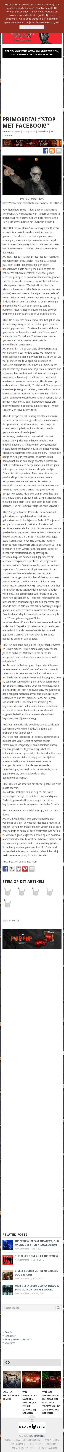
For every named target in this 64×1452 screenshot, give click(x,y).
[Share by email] (31, 869)
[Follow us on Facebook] (45, 151)
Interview (43, 131)
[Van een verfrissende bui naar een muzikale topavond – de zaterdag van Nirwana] (51, 1379)
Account (52, 1444)
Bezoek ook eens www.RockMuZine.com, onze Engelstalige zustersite (32, 53)
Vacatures (10, 1343)
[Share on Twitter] (12, 869)
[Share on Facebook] (5, 869)
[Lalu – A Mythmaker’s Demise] (12, 1379)
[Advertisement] (32, 85)
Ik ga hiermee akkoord (32, 27)
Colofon (9, 1332)
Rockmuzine (36, 1435)
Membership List (23, 1448)
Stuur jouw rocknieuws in (18, 1339)
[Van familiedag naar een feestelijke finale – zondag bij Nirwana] (31, 1379)
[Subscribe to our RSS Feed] (52, 151)
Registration (48, 1448)
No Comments (22, 1249)
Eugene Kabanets (11, 131)
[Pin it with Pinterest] (25, 869)
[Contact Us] (59, 151)
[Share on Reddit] (18, 869)
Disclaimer (10, 1335)
